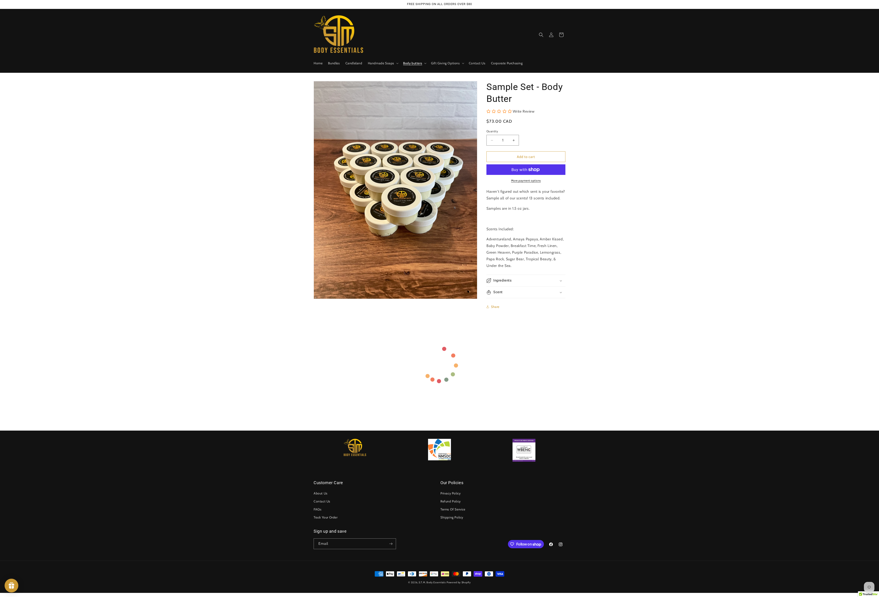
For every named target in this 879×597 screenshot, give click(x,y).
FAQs (317, 509)
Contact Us (322, 501)
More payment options (526, 180)
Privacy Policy (450, 493)
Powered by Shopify (459, 582)
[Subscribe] (391, 543)
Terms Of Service (452, 509)
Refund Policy (450, 501)
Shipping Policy (451, 517)
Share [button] (495, 307)
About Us (321, 493)
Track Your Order (326, 517)
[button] (382, 63)
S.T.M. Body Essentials (432, 582)
